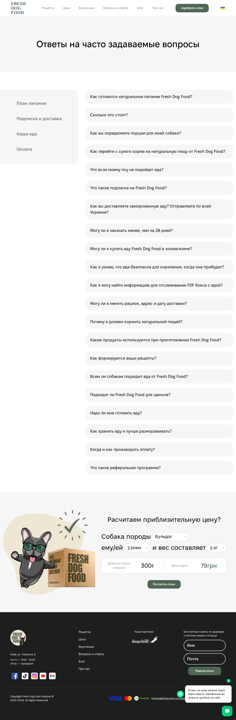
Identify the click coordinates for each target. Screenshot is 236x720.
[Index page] (18, 638)
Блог (140, 8)
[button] (170, 536)
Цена (66, 8)
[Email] (52, 676)
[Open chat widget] (227, 711)
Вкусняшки (86, 8)
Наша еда (27, 133)
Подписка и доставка (39, 118)
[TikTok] (25, 676)
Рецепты (48, 8)
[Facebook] (14, 676)
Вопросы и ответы (116, 8)
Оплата (24, 149)
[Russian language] (223, 8)
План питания (31, 103)
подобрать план (192, 8)
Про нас (158, 8)
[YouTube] (43, 676)
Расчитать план (164, 584)
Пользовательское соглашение (170, 698)
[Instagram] (34, 676)
